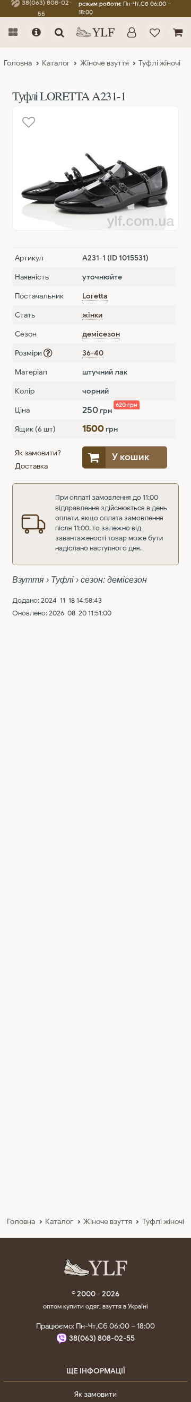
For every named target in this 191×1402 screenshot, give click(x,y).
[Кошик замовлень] (177, 32)
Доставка (31, 466)
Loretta (95, 296)
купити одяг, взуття (93, 1306)
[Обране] (154, 32)
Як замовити (95, 1394)
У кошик (130, 457)
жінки (92, 315)
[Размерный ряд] (48, 353)
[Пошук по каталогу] (59, 32)
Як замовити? (38, 452)
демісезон (101, 334)
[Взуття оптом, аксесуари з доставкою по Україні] (95, 32)
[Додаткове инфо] (36, 32)
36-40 (92, 353)
